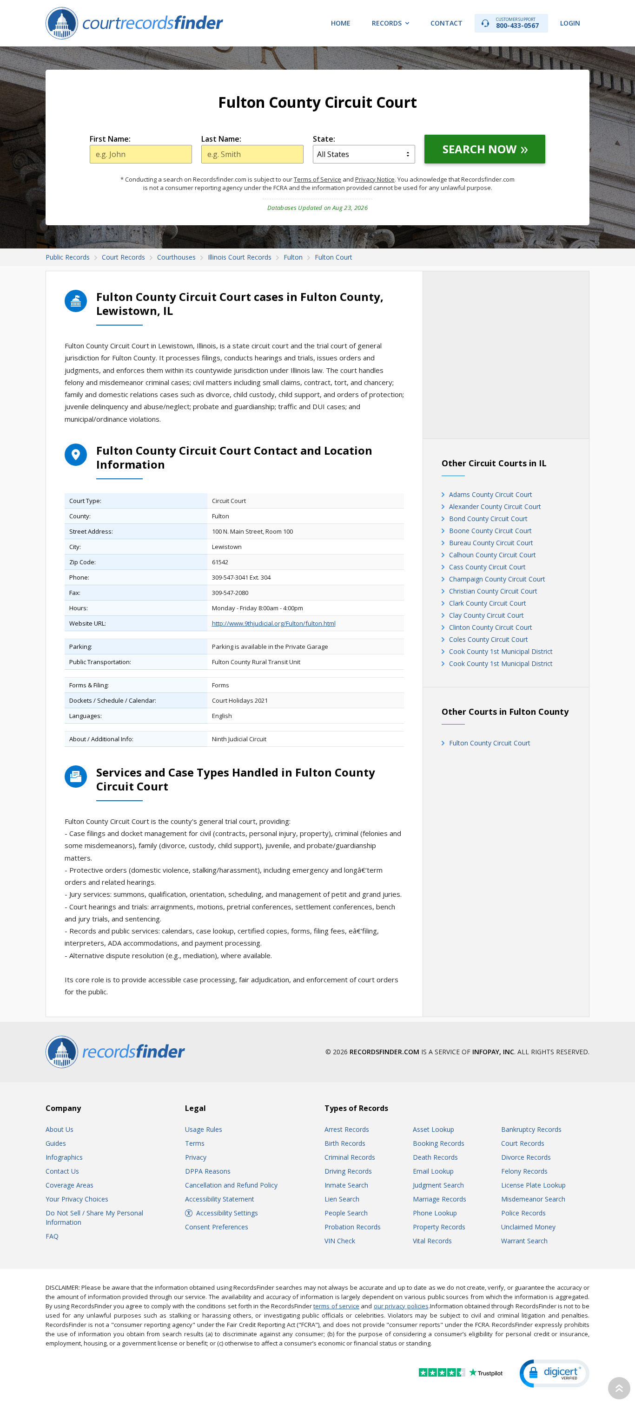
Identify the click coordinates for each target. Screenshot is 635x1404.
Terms (195, 1143)
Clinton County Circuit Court (490, 627)
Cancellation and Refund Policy (231, 1185)
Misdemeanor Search (533, 1199)
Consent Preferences (216, 1226)
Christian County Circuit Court (493, 591)
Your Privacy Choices (77, 1199)
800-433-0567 (517, 23)
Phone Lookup (435, 1212)
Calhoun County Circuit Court (492, 554)
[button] (554, 1373)
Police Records (523, 1212)
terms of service (336, 1306)
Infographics (64, 1157)
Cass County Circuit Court (487, 566)
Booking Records (438, 1143)
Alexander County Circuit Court (495, 506)
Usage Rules (203, 1129)
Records (387, 23)
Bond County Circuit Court (488, 518)
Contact (446, 23)
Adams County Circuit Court (490, 494)
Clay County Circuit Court (486, 615)
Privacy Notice (375, 179)
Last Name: (221, 139)
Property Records (439, 1226)
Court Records (522, 1143)
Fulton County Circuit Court (489, 742)
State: (324, 139)
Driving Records (348, 1171)
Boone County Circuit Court (490, 530)
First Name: (110, 139)
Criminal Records (349, 1157)
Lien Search (341, 1199)
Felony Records (524, 1171)
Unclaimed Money (528, 1226)
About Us (59, 1129)
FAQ (52, 1236)
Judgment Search (438, 1185)
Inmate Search (346, 1185)
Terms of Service (317, 179)
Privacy (195, 1157)
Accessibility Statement (219, 1199)
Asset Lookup (433, 1129)
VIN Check (339, 1240)
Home (341, 23)
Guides (56, 1143)
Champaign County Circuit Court (497, 579)
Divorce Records (526, 1157)
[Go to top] (619, 1388)
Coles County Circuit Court (488, 639)
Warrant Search (524, 1240)
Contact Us (62, 1171)
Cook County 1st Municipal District (501, 651)
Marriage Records (439, 1199)
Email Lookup (433, 1171)
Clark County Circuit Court (487, 603)
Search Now (479, 149)
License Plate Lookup (533, 1185)
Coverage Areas (69, 1185)
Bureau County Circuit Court (491, 542)
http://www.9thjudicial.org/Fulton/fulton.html (274, 623)
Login (570, 23)
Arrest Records (346, 1129)
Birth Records (344, 1143)
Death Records (435, 1157)
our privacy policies (401, 1306)
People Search (346, 1212)
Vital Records (432, 1240)
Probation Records (352, 1226)
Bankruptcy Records (531, 1129)
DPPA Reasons (208, 1171)
